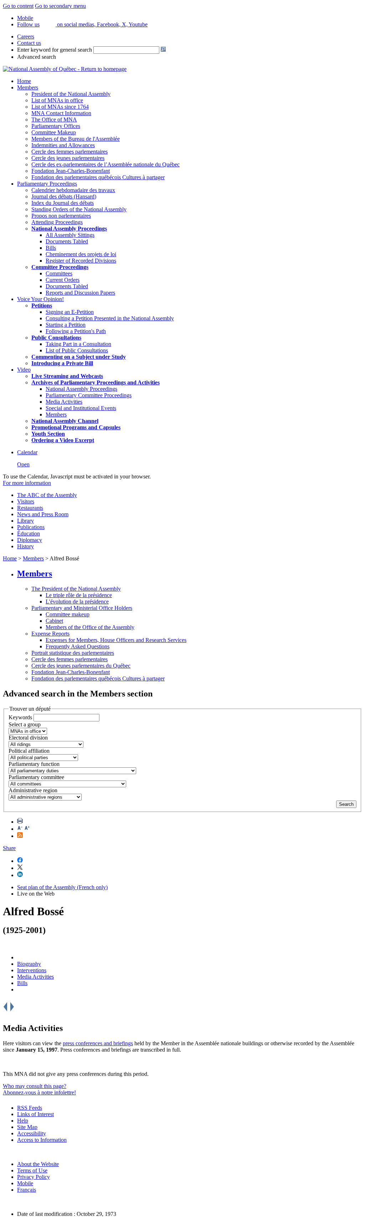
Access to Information (42, 1140)
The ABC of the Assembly (47, 495)
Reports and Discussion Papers (80, 293)
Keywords (20, 717)
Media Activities (64, 402)
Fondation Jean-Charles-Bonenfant (70, 171)
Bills (51, 248)
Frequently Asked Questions (77, 646)
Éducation (28, 533)
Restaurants (30, 508)
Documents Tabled (67, 241)
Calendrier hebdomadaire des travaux (73, 190)
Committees (59, 273)
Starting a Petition (66, 325)
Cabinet (54, 621)
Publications (31, 527)
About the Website (38, 1164)
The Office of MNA (54, 119)
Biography (29, 964)
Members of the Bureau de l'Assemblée (75, 139)
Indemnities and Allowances (63, 145)
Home (24, 81)
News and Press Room (42, 514)
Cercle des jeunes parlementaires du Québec (80, 666)
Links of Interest (35, 1114)
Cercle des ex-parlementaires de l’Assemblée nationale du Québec (105, 164)
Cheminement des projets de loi (81, 254)
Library (25, 521)
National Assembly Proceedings (81, 389)
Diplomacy (29, 540)
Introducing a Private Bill (62, 363)
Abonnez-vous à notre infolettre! (39, 1092)
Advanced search (36, 57)
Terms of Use (32, 1170)
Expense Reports (50, 634)
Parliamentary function (34, 764)
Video (24, 370)
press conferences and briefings (98, 1043)
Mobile (25, 1183)
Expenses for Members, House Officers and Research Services (116, 640)
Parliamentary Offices (55, 126)
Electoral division (28, 738)
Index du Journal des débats (62, 203)
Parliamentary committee (36, 777)
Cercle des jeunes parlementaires (67, 158)
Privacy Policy (33, 1177)
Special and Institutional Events (81, 408)
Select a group (25, 724)
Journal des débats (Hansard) (63, 196)
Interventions (31, 970)
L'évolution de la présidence (77, 601)
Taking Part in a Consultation (78, 344)
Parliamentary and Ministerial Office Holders (81, 608)
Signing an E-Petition (70, 312)
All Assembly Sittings (70, 235)
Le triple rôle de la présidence (79, 595)
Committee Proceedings (59, 267)
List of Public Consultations (77, 350)
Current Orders (62, 280)
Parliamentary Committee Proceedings (89, 395)
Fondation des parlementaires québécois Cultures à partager (98, 177)
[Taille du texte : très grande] (27, 829)
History (25, 546)
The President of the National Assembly (76, 589)
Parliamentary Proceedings (47, 184)
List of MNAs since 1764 (60, 107)
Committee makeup (67, 614)
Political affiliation (29, 751)
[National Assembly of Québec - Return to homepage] (65, 69)
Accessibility (31, 1133)
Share (9, 848)
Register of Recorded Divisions (81, 261)
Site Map (27, 1127)
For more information (27, 483)
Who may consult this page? (34, 1086)
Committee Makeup (53, 132)
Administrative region (33, 790)
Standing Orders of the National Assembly (79, 209)
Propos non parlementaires (61, 216)
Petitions (41, 305)
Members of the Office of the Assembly (90, 627)
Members (27, 87)
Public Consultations (56, 338)
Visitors (25, 501)
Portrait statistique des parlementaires (72, 653)
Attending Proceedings (57, 222)
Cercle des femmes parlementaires (69, 152)
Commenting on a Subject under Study (78, 357)
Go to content (18, 6)
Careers (25, 36)
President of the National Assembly (70, 94)
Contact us (29, 43)
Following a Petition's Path (76, 331)
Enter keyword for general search (54, 50)
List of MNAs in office (57, 100)
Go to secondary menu (60, 6)
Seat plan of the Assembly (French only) (62, 887)
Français (26, 1190)
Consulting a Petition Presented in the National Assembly (110, 318)
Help (22, 1121)
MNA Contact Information (61, 113)
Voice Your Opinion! (40, 299)
